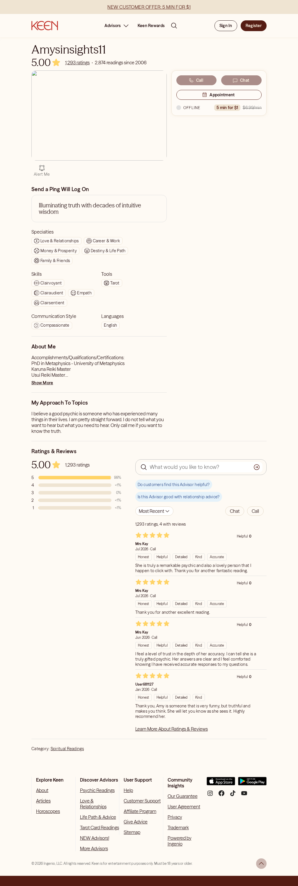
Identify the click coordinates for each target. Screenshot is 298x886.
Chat (244, 80)
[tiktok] (232, 795)
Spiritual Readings (67, 748)
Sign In (225, 25)
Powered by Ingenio (179, 841)
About (42, 790)
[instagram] (210, 795)
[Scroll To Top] (261, 863)
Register (254, 25)
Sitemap (132, 832)
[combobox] (154, 511)
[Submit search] (256, 467)
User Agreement (184, 807)
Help (128, 790)
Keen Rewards (151, 25)
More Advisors (94, 848)
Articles (43, 801)
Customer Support (142, 801)
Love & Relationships (93, 804)
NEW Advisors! (94, 838)
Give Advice (136, 822)
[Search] (174, 25)
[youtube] (244, 795)
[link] (77, 62)
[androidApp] (252, 783)
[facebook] (221, 795)
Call (199, 80)
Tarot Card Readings (99, 827)
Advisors (112, 25)
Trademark (178, 827)
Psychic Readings (97, 790)
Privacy (175, 817)
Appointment (222, 94)
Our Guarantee (183, 796)
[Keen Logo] (44, 25)
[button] (234, 511)
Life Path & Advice (98, 817)
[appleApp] (221, 783)
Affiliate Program (140, 811)
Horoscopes (48, 811)
